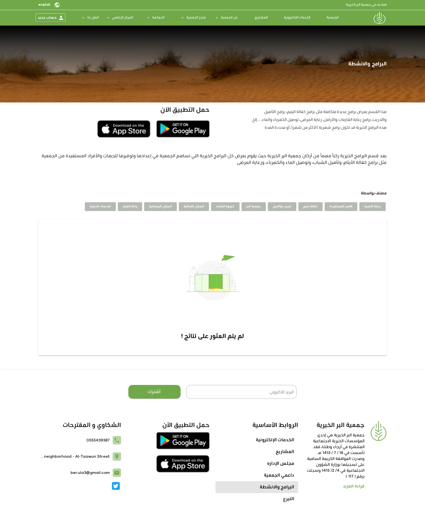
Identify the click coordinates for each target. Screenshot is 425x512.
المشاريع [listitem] (285, 452)
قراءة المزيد (353, 486)
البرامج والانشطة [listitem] (277, 487)
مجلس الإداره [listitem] (280, 463)
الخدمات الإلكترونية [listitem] (275, 440)
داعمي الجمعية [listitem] (279, 475)
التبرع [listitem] (288, 499)
